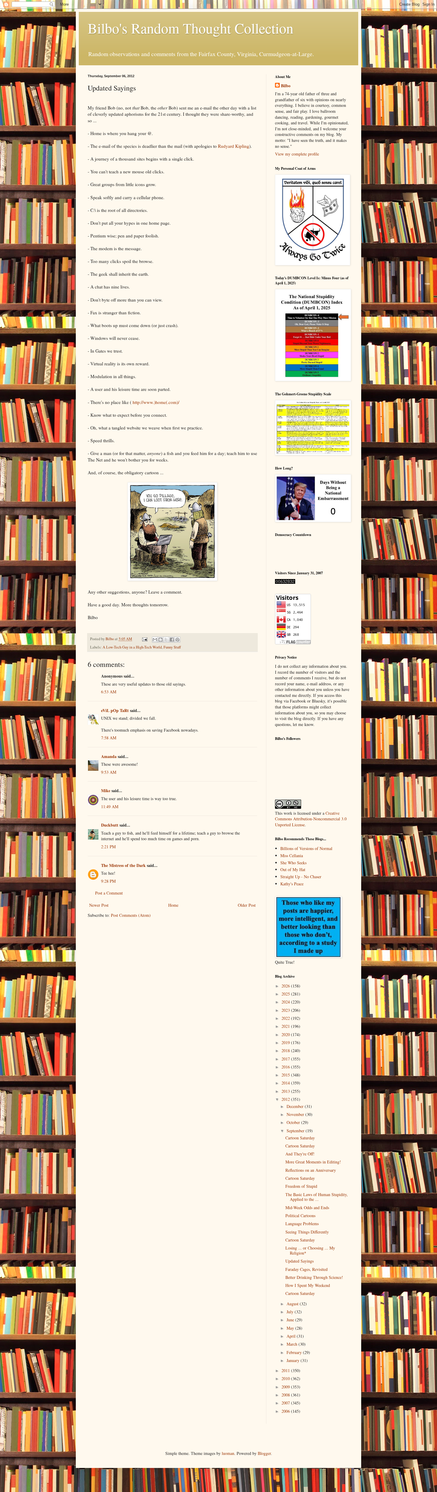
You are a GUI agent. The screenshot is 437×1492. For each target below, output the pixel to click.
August (293, 1304)
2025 (286, 994)
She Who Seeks (293, 862)
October (294, 1122)
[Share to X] (166, 640)
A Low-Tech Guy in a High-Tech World (132, 647)
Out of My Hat (292, 869)
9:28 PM (108, 881)
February (295, 1352)
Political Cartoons (300, 1215)
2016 (286, 1067)
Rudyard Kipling (233, 146)
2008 (286, 1395)
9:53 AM (108, 772)
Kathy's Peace (292, 884)
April (292, 1336)
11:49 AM (109, 806)
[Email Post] (144, 638)
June (291, 1320)
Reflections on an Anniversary (310, 1170)
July (291, 1312)
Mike (105, 790)
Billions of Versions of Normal (306, 848)
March (292, 1344)
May (291, 1328)
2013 (286, 1091)
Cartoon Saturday (300, 1138)
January (294, 1360)
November (296, 1114)
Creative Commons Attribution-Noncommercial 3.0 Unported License (311, 818)
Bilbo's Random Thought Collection (190, 27)
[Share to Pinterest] (177, 640)
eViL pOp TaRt (115, 710)
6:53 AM (108, 692)
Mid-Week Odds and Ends (307, 1207)
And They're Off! (300, 1154)
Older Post (247, 905)
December (296, 1106)
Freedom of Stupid (301, 1186)
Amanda (109, 756)
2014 (286, 1083)
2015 (286, 1075)
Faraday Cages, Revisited (306, 1269)
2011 (286, 1370)
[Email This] (155, 640)
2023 (286, 1010)
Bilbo (285, 86)
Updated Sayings (299, 1261)
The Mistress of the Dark (123, 865)
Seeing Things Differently (307, 1232)
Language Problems (302, 1223)
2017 (286, 1059)
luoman (228, 1453)
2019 (286, 1042)
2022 (286, 1018)
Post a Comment (109, 893)
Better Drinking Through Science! (314, 1277)
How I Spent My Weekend (307, 1285)
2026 (286, 986)
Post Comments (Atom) (131, 915)
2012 (286, 1099)
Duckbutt (109, 825)
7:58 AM (108, 738)
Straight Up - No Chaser (300, 876)
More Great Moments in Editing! (313, 1162)
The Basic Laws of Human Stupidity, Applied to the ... (316, 1197)
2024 (286, 1002)
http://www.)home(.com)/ (156, 402)
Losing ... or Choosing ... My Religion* (310, 1250)
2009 (286, 1387)
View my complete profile (297, 154)
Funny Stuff (172, 647)
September (296, 1130)
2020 (286, 1034)
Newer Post (99, 905)
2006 (286, 1411)
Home (173, 905)
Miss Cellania (291, 855)
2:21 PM (108, 846)
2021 (286, 1026)
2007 (286, 1403)
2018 (286, 1050)
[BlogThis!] (161, 640)
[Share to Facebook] (172, 640)
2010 (286, 1378)
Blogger (264, 1453)
